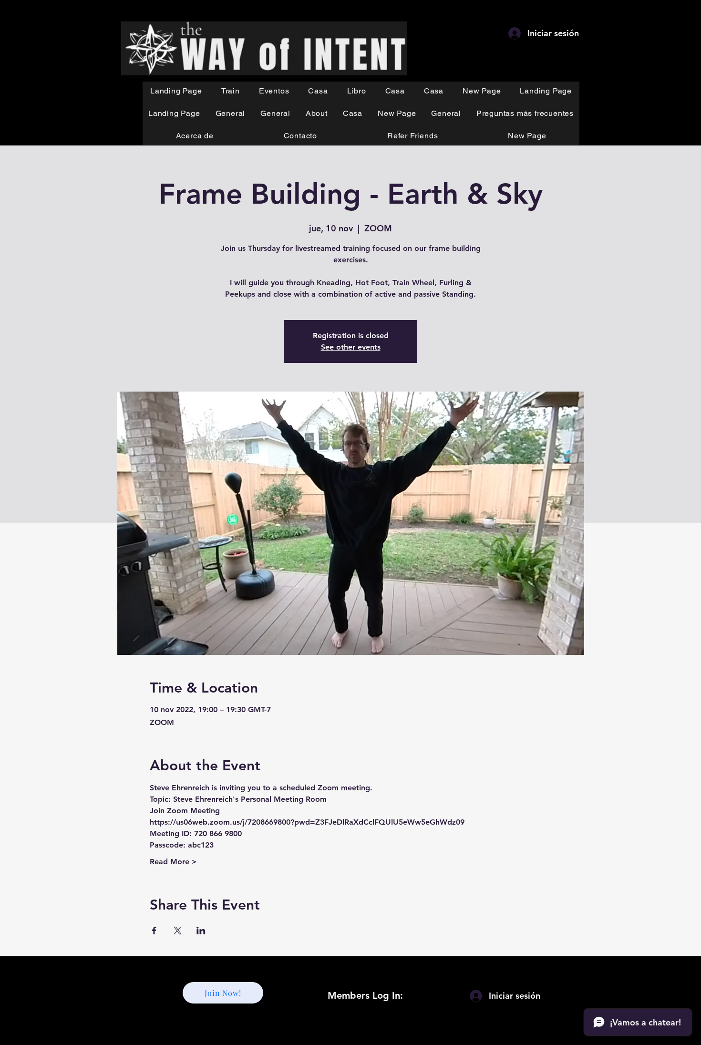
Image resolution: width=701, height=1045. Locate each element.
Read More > (173, 861)
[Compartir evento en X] (177, 930)
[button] (230, 91)
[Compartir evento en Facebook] (154, 930)
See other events (351, 347)
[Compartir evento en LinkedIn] (201, 930)
